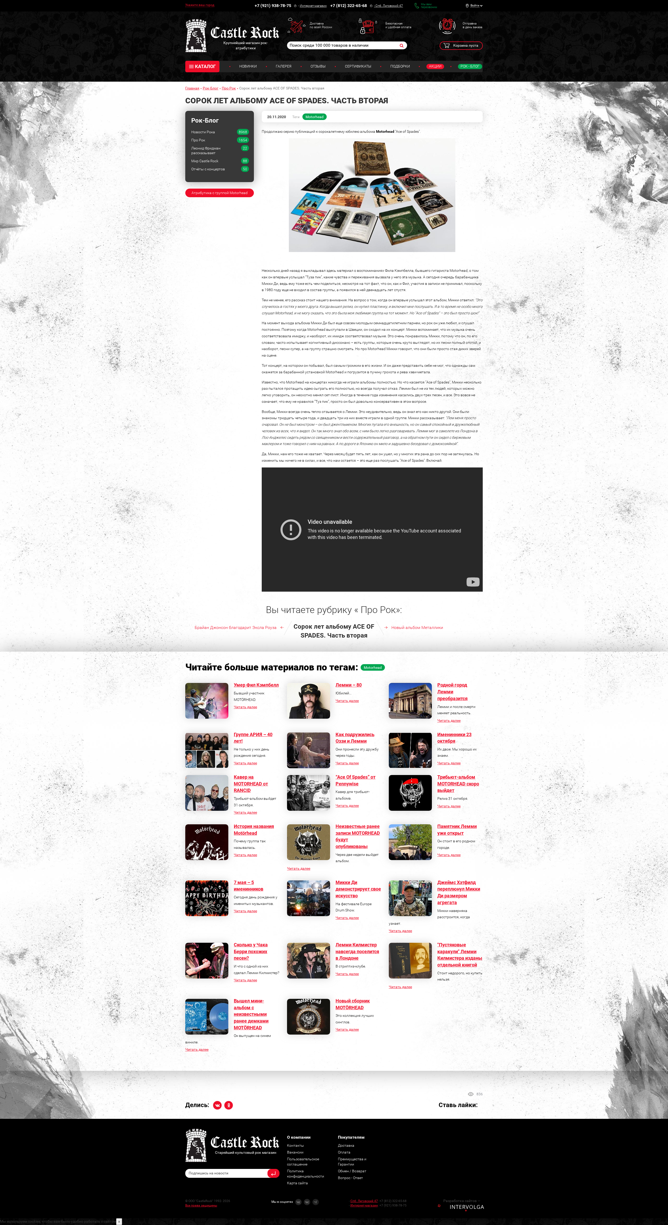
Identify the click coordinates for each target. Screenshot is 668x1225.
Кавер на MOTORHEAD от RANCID (251, 783)
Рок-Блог (210, 88)
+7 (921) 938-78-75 (273, 5)
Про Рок (229, 88)
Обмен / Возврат (352, 1171)
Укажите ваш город (199, 5)
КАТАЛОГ (205, 66)
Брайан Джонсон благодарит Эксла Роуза (236, 627)
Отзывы (318, 66)
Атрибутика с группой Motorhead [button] (220, 193)
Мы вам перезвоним (429, 6)
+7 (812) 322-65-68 (348, 5)
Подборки (400, 66)
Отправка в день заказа (472, 25)
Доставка (346, 1145)
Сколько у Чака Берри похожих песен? (251, 951)
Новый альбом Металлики (417, 627)
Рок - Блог (470, 66)
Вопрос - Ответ (350, 1178)
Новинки (248, 66)
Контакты (295, 1145)
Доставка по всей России (321, 25)
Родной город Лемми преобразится (452, 691)
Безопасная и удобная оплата (398, 25)
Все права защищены (201, 1205)
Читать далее (245, 707)
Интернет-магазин (313, 6)
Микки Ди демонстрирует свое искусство (358, 889)
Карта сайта (297, 1183)
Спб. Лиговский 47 (389, 6)
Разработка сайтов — (461, 1201)
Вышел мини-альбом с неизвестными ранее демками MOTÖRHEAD (251, 1014)
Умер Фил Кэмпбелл (256, 685)
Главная (192, 88)
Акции (435, 66)
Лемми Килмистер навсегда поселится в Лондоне (357, 951)
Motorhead (315, 117)
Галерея (283, 66)
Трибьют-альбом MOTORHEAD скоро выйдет (458, 783)
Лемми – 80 (349, 685)
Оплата (344, 1152)
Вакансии (295, 1152)
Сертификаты (358, 66)
